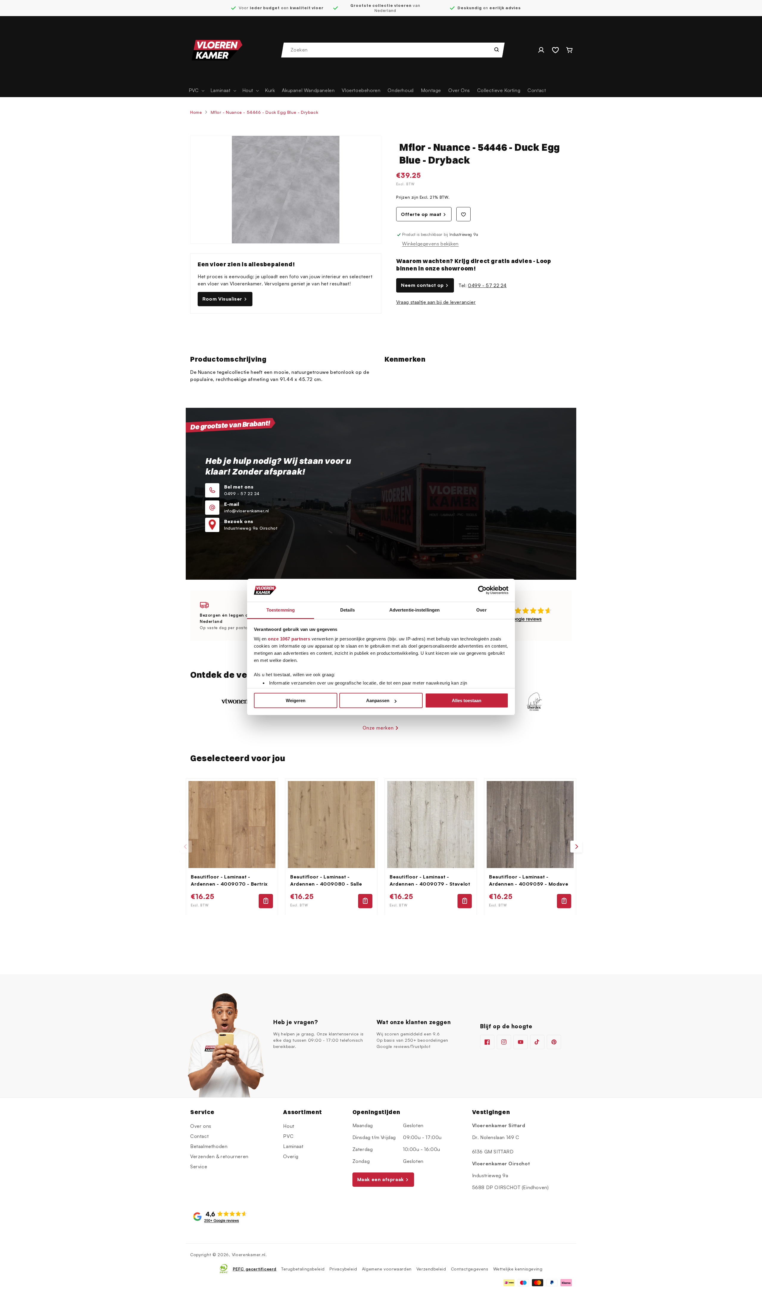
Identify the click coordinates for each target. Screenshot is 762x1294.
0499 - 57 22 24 (487, 285)
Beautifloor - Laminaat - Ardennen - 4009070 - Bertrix (229, 880)
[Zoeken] (496, 49)
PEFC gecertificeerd (255, 1268)
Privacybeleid (343, 1268)
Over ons (200, 1126)
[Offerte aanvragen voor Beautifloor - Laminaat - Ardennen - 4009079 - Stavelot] (464, 901)
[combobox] (393, 50)
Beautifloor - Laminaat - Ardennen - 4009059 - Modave (528, 880)
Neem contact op (422, 285)
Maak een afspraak (380, 1179)
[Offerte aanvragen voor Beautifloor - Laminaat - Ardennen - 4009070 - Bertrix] (266, 901)
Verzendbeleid (431, 1268)
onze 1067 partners (289, 638)
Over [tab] (481, 609)
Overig (291, 1156)
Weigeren (295, 700)
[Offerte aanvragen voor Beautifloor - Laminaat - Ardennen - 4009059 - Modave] (564, 901)
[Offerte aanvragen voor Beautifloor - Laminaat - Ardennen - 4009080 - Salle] (365, 901)
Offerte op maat (421, 214)
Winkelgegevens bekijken (430, 244)
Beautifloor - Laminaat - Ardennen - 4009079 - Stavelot (430, 880)
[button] (196, 90)
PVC (288, 1136)
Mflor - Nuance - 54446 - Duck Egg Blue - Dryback (264, 112)
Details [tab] (347, 609)
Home (196, 112)
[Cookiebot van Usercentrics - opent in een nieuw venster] (482, 590)
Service (198, 1166)
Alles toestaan (466, 700)
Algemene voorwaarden (387, 1268)
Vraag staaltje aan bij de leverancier (436, 302)
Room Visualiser (222, 299)
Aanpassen (377, 700)
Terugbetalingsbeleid (303, 1268)
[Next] (576, 847)
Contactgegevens (469, 1268)
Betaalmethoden (208, 1146)
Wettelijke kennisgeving (518, 1268)
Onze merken (378, 728)
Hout (288, 1126)
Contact (199, 1136)
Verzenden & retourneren (219, 1156)
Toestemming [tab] (280, 609)
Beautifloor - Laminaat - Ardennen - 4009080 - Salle (326, 880)
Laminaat (293, 1146)
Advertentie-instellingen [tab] (414, 609)
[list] (381, 846)
